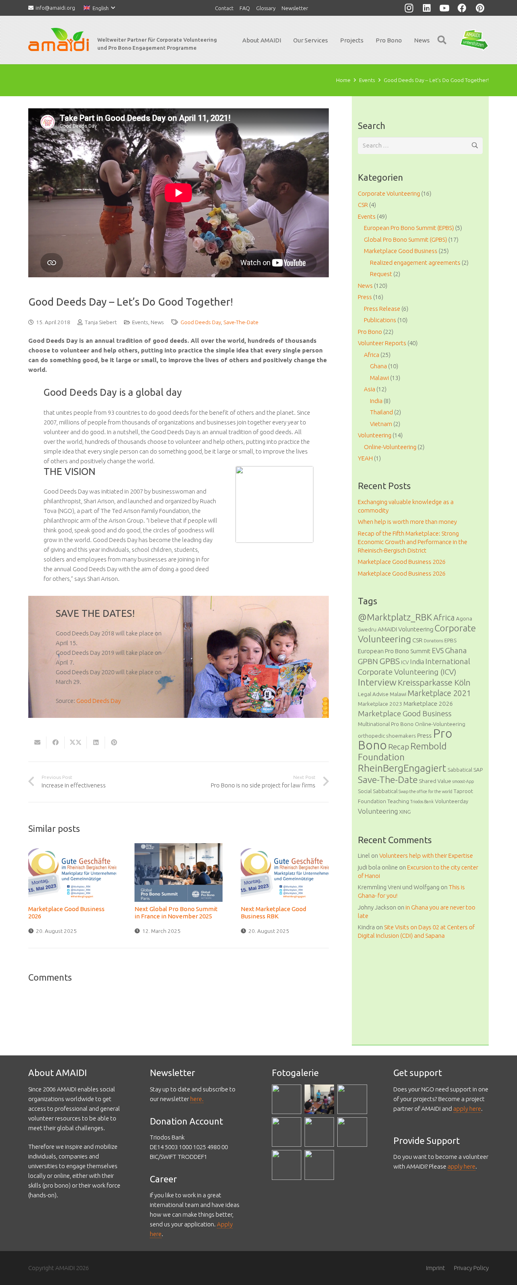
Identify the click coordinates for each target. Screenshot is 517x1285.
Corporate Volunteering (389, 193)
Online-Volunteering (390, 446)
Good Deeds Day (201, 322)
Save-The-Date (240, 322)
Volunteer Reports (382, 343)
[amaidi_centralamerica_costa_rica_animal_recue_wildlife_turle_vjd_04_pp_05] (319, 1164)
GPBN (368, 661)
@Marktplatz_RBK (395, 617)
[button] (99, 8)
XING (405, 811)
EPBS (450, 640)
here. (197, 1098)
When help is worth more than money (407, 521)
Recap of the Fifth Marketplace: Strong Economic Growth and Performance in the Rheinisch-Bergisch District (412, 542)
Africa (371, 354)
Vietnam (381, 423)
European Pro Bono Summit (394, 651)
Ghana (378, 366)
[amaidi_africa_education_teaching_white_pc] (352, 1099)
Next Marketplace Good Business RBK (273, 912)
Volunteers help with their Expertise (426, 855)
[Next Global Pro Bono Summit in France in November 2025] (179, 872)
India (376, 400)
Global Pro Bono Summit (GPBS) (405, 239)
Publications (380, 320)
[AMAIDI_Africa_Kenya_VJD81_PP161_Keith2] (286, 1132)
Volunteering (374, 435)
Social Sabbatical (377, 791)
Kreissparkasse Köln (434, 682)
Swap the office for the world (425, 791)
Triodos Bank (422, 801)
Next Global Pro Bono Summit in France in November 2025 (176, 912)
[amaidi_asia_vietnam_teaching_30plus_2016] (319, 1099)
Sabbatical (460, 769)
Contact (224, 8)
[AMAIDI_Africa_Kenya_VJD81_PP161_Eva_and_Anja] (286, 1164)
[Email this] (37, 742)
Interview (377, 682)
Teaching (398, 801)
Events (140, 322)
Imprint (435, 1267)
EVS (438, 650)
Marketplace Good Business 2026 (402, 561)
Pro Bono (370, 331)
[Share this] (55, 742)
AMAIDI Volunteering (405, 629)
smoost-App (463, 781)
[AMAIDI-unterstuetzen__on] (474, 40)
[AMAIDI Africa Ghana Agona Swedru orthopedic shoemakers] (352, 1132)
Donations (433, 640)
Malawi (379, 377)
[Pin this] (114, 742)
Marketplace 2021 (439, 693)
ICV (405, 662)
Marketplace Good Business (400, 250)
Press (365, 296)
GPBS (389, 661)
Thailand (381, 412)
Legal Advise (373, 694)
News (157, 322)
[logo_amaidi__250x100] (58, 40)
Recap (398, 746)
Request (381, 273)
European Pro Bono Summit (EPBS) (409, 227)
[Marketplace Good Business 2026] (72, 872)
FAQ (245, 8)
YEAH (365, 458)
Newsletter (295, 8)
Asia (369, 389)
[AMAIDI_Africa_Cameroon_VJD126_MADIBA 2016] (319, 1132)
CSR (363, 204)
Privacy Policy (471, 1267)
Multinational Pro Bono (386, 724)
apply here (467, 1108)
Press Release (382, 308)
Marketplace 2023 (380, 704)
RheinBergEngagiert (402, 768)
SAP (478, 769)
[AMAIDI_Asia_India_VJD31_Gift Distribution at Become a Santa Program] (286, 1099)
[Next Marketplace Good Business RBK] (285, 872)
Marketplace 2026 (428, 703)
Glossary (265, 8)
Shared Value (435, 781)
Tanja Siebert (101, 322)
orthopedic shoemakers (387, 735)
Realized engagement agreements (415, 262)
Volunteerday (451, 801)
